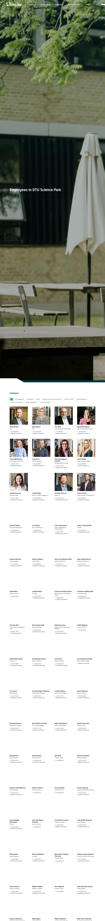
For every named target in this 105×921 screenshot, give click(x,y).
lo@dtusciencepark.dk (38, 532)
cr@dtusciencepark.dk (16, 633)
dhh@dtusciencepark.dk (39, 631)
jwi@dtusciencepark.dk (39, 762)
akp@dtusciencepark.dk (84, 565)
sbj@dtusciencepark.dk (84, 433)
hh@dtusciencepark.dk (16, 730)
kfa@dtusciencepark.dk (16, 794)
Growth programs (45, 4)
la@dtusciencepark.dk (83, 465)
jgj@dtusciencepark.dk (83, 762)
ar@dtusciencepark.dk (16, 565)
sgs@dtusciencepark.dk (61, 467)
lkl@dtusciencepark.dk (61, 826)
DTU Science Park (78, 0)
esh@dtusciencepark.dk (39, 665)
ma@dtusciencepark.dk (84, 861)
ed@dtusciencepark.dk (61, 633)
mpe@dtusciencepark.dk (17, 893)
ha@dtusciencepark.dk (83, 697)
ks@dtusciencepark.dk (83, 794)
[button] (94, 1)
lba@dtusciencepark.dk (84, 826)
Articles (68, 0)
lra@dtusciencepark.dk (38, 465)
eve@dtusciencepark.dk (62, 665)
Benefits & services (74, 4)
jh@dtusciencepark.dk (83, 730)
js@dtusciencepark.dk (38, 433)
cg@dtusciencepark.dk (38, 500)
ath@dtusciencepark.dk (84, 532)
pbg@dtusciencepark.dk (84, 893)
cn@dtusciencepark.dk (38, 598)
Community (58, 4)
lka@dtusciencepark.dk (61, 533)
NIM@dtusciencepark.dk (39, 893)
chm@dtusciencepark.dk (62, 500)
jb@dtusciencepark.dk (38, 730)
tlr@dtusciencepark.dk (16, 465)
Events (88, 4)
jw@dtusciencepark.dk (61, 730)
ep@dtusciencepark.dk (38, 697)
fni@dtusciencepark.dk (61, 697)
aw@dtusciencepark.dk (39, 565)
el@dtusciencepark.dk (16, 697)
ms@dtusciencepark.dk (39, 861)
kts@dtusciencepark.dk (84, 500)
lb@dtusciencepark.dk (61, 433)
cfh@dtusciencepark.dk (84, 598)
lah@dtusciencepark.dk (16, 828)
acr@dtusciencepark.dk (61, 565)
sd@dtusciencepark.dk (16, 433)
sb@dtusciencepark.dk (16, 532)
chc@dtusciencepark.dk (61, 599)
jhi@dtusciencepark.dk (16, 762)
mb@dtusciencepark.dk (16, 861)
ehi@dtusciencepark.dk (16, 665)
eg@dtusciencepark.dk (84, 663)
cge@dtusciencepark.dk (16, 500)
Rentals (32, 4)
